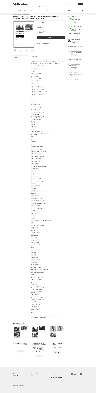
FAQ (32, 10)
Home (14, 10)
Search (80, 4)
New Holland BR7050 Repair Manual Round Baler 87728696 (75, 66)
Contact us (26, 10)
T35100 (41, 44)
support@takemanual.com (56, 377)
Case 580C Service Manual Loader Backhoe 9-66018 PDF (76, 53)
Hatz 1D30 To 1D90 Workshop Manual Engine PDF (76, 74)
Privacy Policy (46, 10)
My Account (15, 375)
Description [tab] (15, 57)
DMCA (32, 375)
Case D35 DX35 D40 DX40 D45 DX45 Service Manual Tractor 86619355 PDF (76, 28)
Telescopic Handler (25, 14)
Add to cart (51, 37)
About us (20, 10)
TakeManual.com (20, 4)
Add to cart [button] (21, 351)
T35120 (44, 44)
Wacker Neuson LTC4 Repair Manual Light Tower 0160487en (75, 41)
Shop (14, 373)
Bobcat (19, 14)
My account (37, 10)
